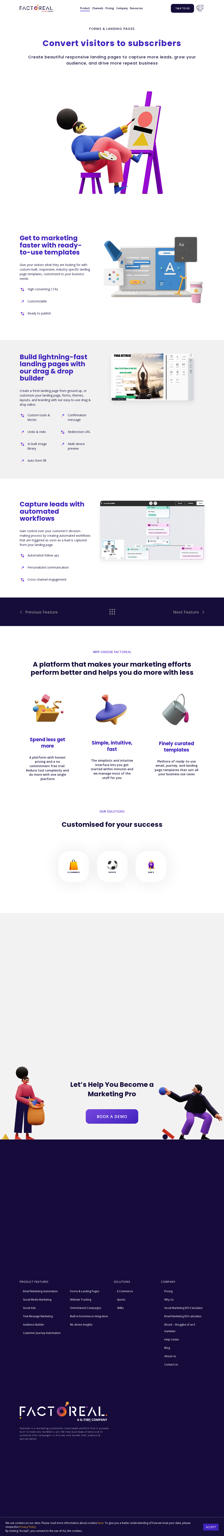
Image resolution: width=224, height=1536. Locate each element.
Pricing (109, 8)
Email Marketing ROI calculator (183, 1316)
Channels (97, 8)
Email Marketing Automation (40, 1291)
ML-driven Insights (81, 1324)
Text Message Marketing (38, 1316)
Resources (136, 8)
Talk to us (182, 8)
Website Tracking (80, 1299)
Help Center (171, 1339)
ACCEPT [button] (211, 1527)
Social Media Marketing (37, 1299)
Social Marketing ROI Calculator (183, 1308)
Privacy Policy (27, 1527)
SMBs (120, 1308)
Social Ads (29, 1308)
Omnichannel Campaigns (85, 1308)
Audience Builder (33, 1324)
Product (85, 8)
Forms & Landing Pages (84, 1291)
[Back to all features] (112, 610)
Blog (167, 1348)
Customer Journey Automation (42, 1333)
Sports (121, 1299)
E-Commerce (125, 1291)
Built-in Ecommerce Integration (89, 1316)
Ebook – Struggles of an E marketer (179, 1328)
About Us (170, 1356)
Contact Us (199, 8)
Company (122, 8)
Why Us (168, 1299)
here (100, 1523)
